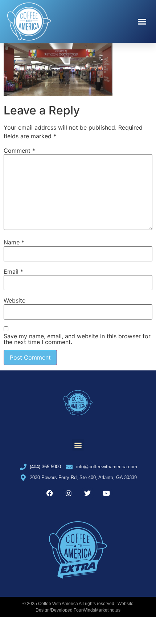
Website (14, 300)
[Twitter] (87, 493)
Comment (19, 150)
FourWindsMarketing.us (97, 610)
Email (13, 271)
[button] (142, 22)
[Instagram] (68, 493)
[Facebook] (49, 493)
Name (14, 242)
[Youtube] (106, 493)
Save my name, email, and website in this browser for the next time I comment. (77, 339)
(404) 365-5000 (45, 466)
